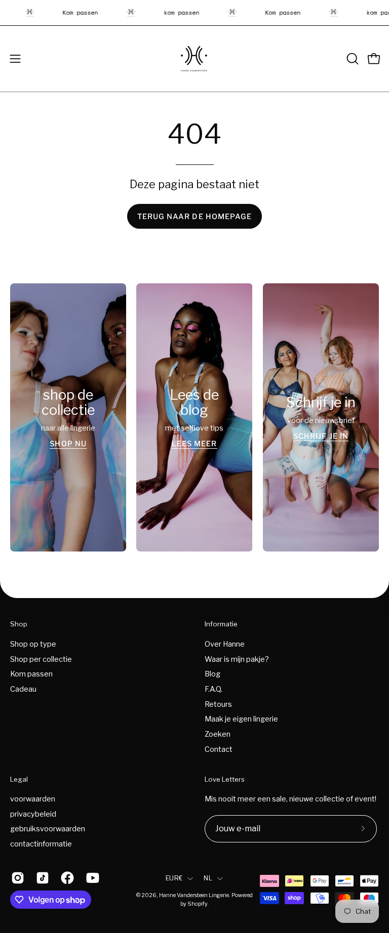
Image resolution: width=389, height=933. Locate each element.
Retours (218, 703)
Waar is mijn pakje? (237, 658)
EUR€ (174, 878)
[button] (351, 59)
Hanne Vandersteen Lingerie (194, 895)
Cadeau (23, 689)
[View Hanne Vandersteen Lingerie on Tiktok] (41, 877)
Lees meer (194, 443)
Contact (218, 748)
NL (208, 878)
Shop (18, 624)
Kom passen (31, 673)
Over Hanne (225, 644)
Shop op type (33, 644)
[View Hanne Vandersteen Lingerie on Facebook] (65, 877)
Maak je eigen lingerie (241, 719)
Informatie (221, 624)
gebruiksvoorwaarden (47, 829)
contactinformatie (41, 844)
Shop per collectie (41, 658)
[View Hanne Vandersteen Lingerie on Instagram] (16, 877)
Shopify (197, 904)
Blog (212, 673)
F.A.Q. (213, 689)
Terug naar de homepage (194, 216)
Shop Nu (68, 443)
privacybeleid (33, 814)
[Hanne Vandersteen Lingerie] (194, 58)
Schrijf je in (320, 435)
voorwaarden (32, 798)
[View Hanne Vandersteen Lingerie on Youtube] (91, 877)
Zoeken (217, 734)
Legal (19, 779)
